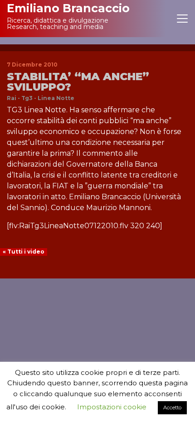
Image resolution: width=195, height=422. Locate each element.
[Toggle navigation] (182, 18)
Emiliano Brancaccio (68, 8)
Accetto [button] (172, 407)
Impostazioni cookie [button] (111, 407)
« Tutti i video (23, 251)
